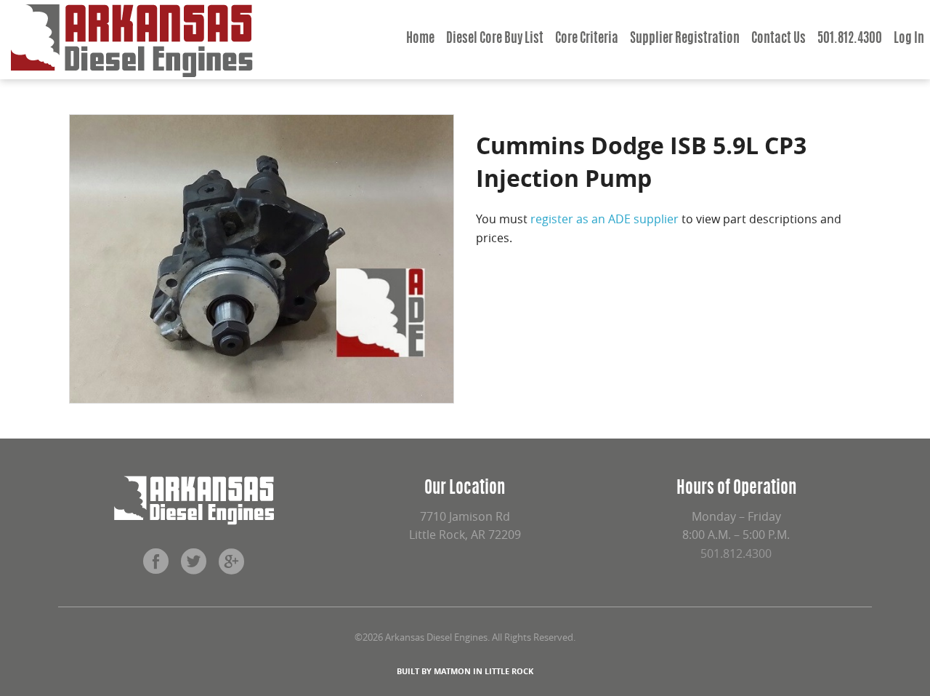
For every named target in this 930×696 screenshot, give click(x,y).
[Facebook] (156, 567)
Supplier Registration (685, 39)
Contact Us (778, 39)
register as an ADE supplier (604, 219)
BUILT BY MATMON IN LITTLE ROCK (465, 670)
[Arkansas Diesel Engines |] (132, 39)
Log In (909, 39)
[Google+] (231, 567)
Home (420, 39)
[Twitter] (194, 567)
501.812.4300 (849, 39)
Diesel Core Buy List (494, 39)
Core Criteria (586, 39)
